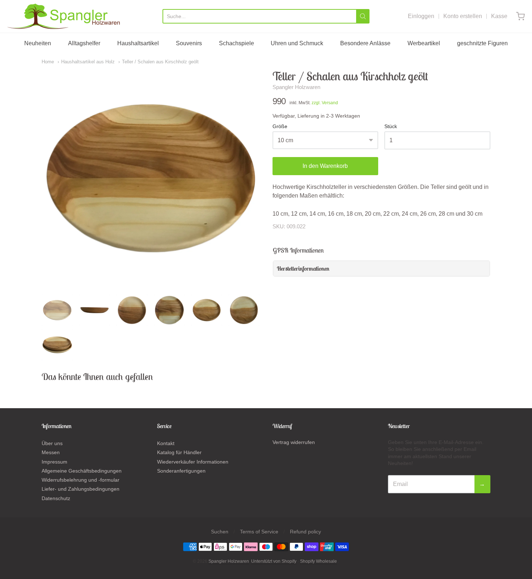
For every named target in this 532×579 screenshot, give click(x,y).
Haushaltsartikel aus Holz (88, 61)
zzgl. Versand (325, 102)
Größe (280, 126)
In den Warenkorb (325, 166)
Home (48, 61)
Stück (390, 126)
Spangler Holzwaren (296, 87)
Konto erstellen (462, 16)
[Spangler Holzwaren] (63, 16)
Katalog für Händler (179, 452)
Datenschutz (56, 498)
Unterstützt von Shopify (273, 561)
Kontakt (165, 443)
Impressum (54, 462)
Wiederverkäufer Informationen (192, 462)
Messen (51, 452)
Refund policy (305, 531)
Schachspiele (236, 43)
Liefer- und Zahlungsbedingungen (80, 489)
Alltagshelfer (84, 43)
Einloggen (421, 16)
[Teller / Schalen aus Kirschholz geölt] (57, 310)
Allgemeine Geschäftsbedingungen (82, 471)
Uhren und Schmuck (297, 43)
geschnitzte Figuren (482, 43)
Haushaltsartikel (138, 43)
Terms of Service (259, 531)
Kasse (499, 16)
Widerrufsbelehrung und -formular (80, 480)
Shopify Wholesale (318, 561)
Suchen (219, 531)
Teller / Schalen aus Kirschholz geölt (160, 61)
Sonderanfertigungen (181, 471)
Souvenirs (189, 43)
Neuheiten (37, 43)
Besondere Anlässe (365, 43)
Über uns (52, 443)
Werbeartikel (424, 43)
